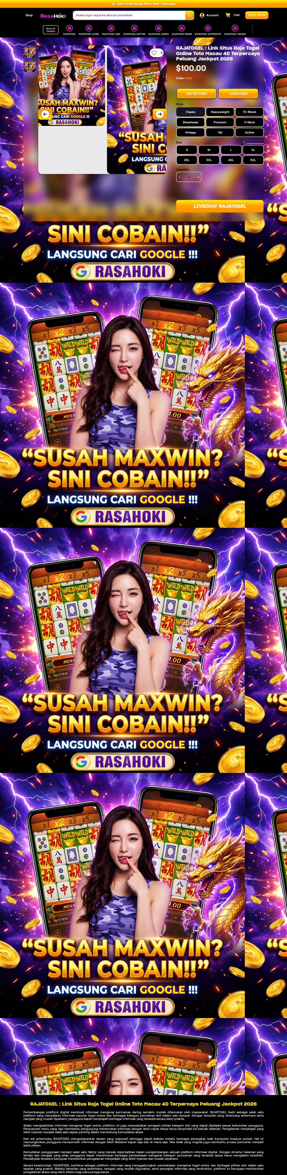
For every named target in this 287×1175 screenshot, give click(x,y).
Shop (29, 15)
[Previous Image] (45, 114)
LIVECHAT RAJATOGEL (219, 206)
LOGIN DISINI (238, 93)
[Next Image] (160, 114)
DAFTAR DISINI (196, 93)
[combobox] (129, 15)
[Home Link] (53, 15)
